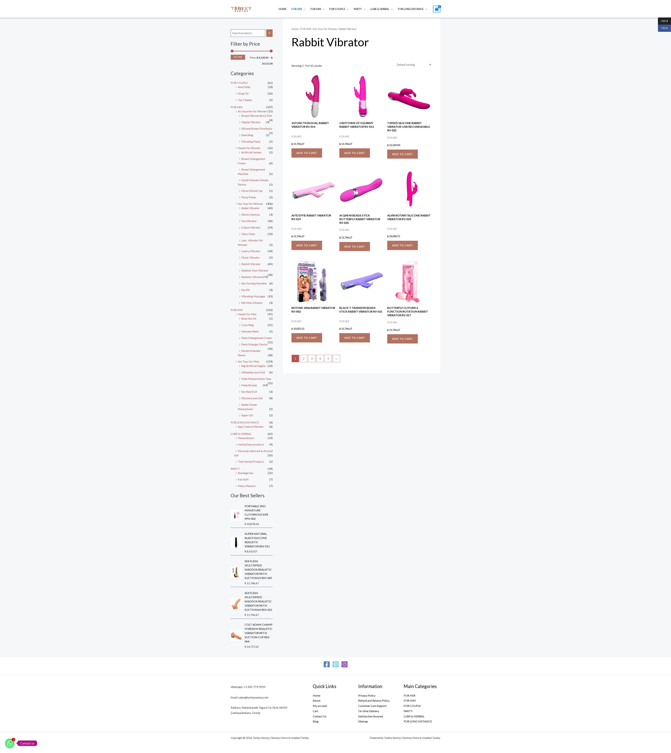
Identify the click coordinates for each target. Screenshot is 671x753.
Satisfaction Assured (370, 716)
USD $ (663, 21)
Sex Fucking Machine (254, 283)
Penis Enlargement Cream (256, 337)
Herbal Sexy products (251, 444)
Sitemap (363, 721)
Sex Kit (245, 289)
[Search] (269, 33)
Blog (316, 721)
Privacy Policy (366, 695)
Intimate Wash (250, 331)
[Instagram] (344, 664)
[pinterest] (335, 664)
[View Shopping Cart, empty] (436, 9)
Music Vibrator (250, 257)
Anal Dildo (244, 87)
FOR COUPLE (337, 9)
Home (282, 9)
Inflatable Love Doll (253, 372)
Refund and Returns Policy (373, 700)
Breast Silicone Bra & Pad (256, 115)
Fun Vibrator (249, 221)
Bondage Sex (245, 473)
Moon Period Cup (252, 190)
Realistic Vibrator (252, 276)
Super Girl (247, 415)
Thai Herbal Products (251, 461)
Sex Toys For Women (250, 203)
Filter (238, 57)
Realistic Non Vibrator (254, 270)
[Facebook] (326, 664)
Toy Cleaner (245, 100)
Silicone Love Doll (251, 398)
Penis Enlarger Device (254, 344)
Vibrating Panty (250, 141)
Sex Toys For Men (248, 361)
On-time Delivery (368, 711)
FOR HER (296, 9)
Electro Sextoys (250, 214)
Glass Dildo (248, 234)
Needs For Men (247, 314)
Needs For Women (249, 148)
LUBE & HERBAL (379, 9)
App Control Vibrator (251, 426)
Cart (315, 711)
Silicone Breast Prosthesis (256, 128)
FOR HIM (316, 9)
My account (320, 705)
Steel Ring (247, 135)
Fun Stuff (243, 479)
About (316, 700)
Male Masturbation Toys (256, 378)
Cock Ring (247, 325)
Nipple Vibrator (251, 122)
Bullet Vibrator (250, 208)
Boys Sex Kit (248, 318)
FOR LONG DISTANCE (411, 9)
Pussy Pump (248, 197)
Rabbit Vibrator (251, 264)
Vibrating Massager (253, 296)
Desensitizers (246, 438)
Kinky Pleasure (247, 485)
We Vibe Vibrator (252, 302)
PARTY (358, 9)
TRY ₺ (663, 28)
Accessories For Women (252, 111)
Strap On (243, 93)
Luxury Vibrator (250, 251)
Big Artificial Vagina (253, 365)
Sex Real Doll (249, 391)
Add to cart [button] (306, 152)
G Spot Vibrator (251, 227)
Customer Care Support (372, 705)
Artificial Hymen (251, 152)
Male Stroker (249, 385)
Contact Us (319, 716)
